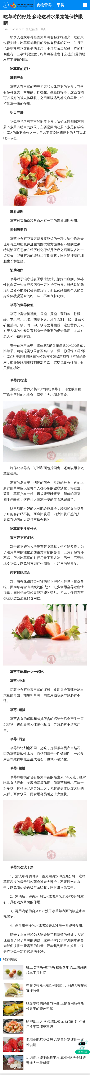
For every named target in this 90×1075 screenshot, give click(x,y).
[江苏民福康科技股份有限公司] (22, 5)
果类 (60, 5)
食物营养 (44, 5)
